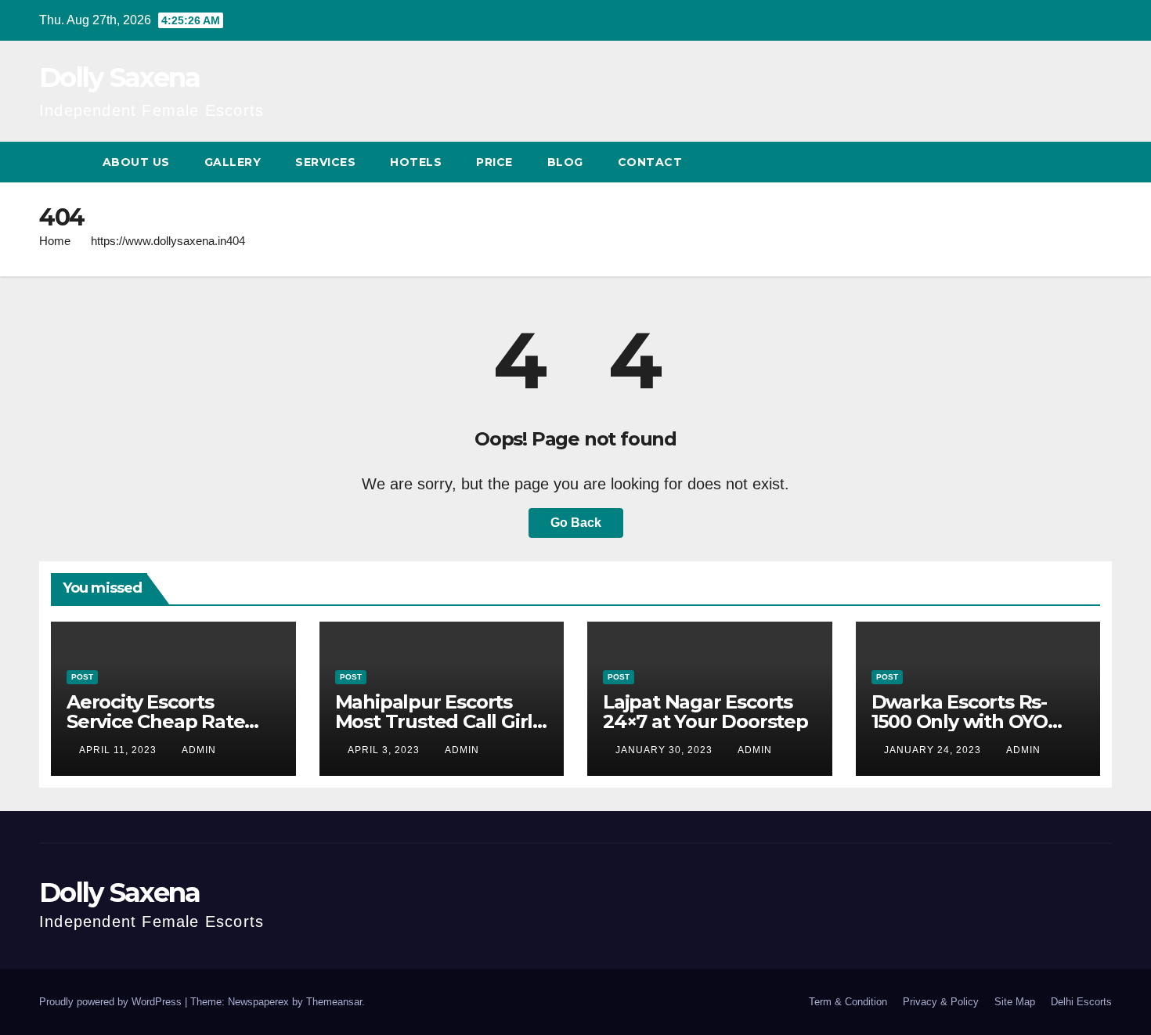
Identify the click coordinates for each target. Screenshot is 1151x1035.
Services (325, 162)
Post (82, 677)
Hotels (416, 162)
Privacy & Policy (941, 1002)
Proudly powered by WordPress (112, 1002)
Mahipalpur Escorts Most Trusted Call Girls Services (438, 721)
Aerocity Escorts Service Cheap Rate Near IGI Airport (155, 721)
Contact (650, 162)
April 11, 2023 (119, 750)
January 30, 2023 (665, 750)
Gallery (233, 162)
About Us (136, 162)
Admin (199, 750)
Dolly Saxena (119, 77)
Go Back (575, 522)
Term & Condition (848, 1002)
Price (494, 162)
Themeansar (334, 1002)
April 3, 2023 (385, 750)
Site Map (1014, 1002)
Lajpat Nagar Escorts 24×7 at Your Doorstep (705, 712)
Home (54, 240)
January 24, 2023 (934, 750)
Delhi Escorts (1081, 1002)
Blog (565, 162)
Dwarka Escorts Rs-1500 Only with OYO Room (959, 721)
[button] (1071, 161)
